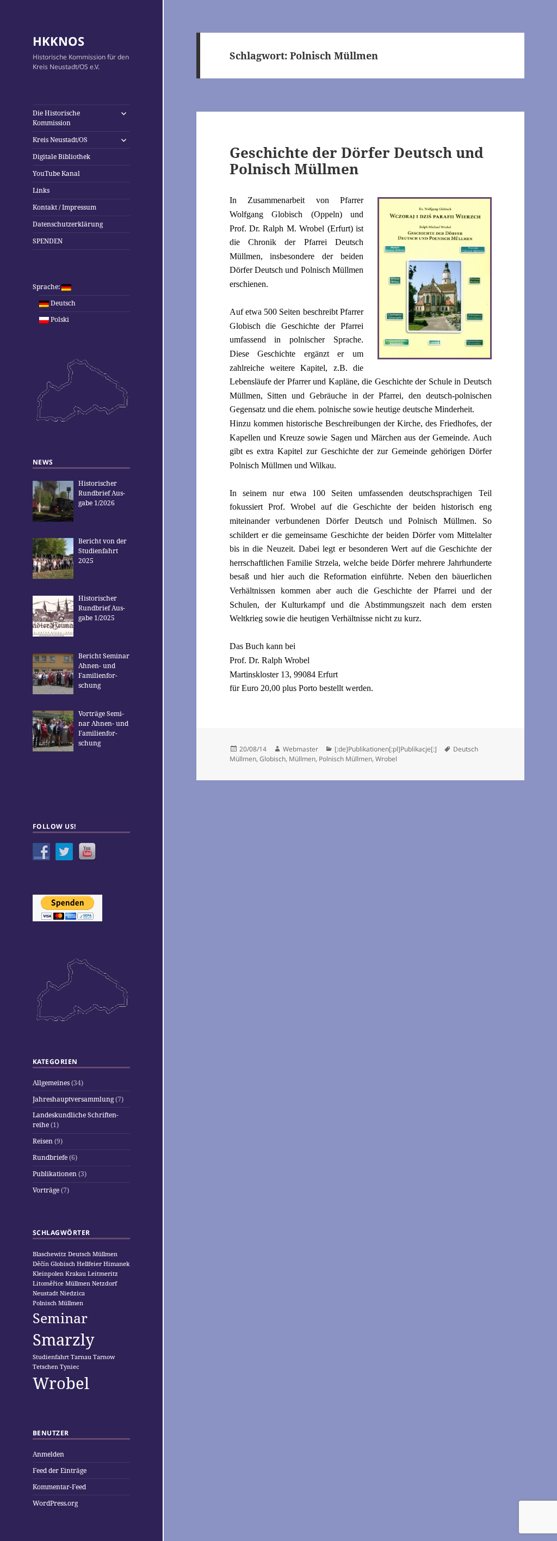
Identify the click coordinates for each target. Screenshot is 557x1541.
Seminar (60, 1318)
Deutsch (62, 303)
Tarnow (104, 1357)
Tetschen (45, 1367)
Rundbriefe (50, 1157)
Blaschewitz (49, 1254)
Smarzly (63, 1339)
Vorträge (46, 1190)
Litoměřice (48, 1283)
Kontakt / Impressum (64, 207)
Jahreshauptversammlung (73, 1099)
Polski (59, 319)
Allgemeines (51, 1082)
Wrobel (61, 1383)
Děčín (41, 1264)
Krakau (75, 1273)
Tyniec (69, 1367)
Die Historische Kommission (56, 117)
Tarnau (81, 1357)
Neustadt (45, 1293)
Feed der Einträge (59, 1470)
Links (41, 190)
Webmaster (300, 749)
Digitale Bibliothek (61, 156)
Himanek (116, 1264)
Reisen (43, 1141)
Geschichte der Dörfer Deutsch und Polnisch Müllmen (357, 161)
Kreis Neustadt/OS (60, 139)
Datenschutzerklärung (68, 224)
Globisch (63, 1264)
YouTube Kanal (56, 173)
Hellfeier (89, 1264)
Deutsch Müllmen (92, 1254)
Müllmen (77, 1283)
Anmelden (48, 1454)
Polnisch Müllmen (58, 1303)
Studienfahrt (51, 1357)
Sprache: (47, 286)
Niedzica (72, 1293)
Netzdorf (104, 1283)
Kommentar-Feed (59, 1486)
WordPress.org (55, 1503)
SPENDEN (48, 241)
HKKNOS (58, 41)
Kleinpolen (48, 1273)
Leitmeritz (103, 1273)
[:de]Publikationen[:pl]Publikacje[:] (386, 749)
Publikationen (55, 1173)
